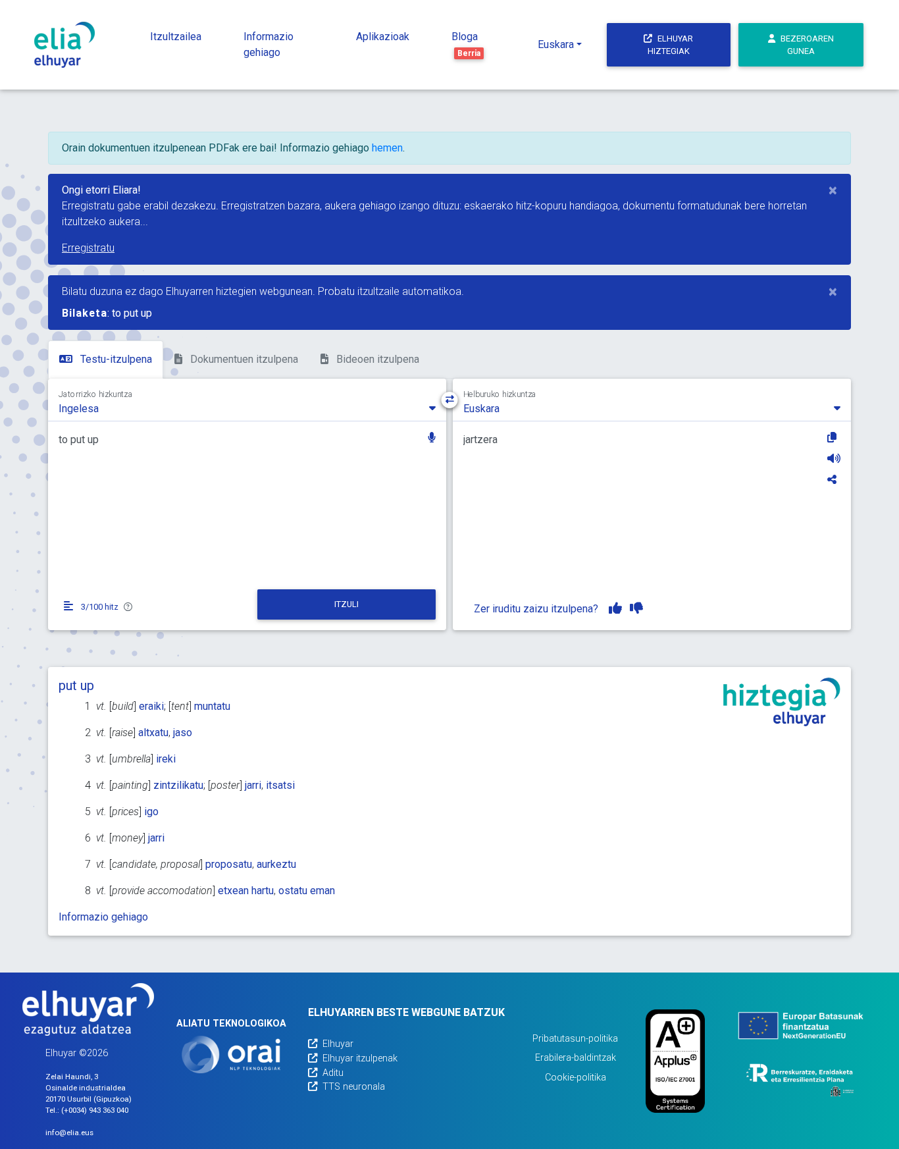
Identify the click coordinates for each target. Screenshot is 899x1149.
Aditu (333, 1073)
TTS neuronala (353, 1086)
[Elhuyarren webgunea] (88, 1009)
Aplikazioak (382, 36)
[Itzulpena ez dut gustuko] (636, 608)
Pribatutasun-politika (575, 1038)
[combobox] (247, 407)
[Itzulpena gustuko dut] (615, 608)
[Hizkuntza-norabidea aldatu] (450, 400)
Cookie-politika (575, 1077)
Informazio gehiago (269, 44)
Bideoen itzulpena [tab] (376, 359)
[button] (432, 439)
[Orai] (231, 1054)
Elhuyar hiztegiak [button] (671, 45)
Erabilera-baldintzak (575, 1057)
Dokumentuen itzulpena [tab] (243, 359)
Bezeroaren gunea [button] (807, 45)
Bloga (465, 44)
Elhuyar (337, 1044)
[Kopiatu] (833, 437)
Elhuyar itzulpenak (360, 1058)
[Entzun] (833, 458)
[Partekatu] (833, 479)
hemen (387, 148)
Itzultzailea (175, 36)
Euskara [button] (556, 44)
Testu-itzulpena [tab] (115, 359)
